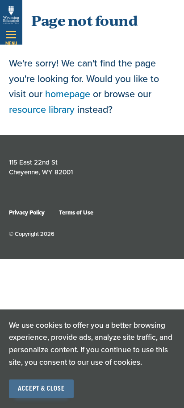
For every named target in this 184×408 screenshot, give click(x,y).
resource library (42, 109)
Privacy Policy (27, 212)
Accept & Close (41, 389)
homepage (67, 94)
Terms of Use (76, 212)
